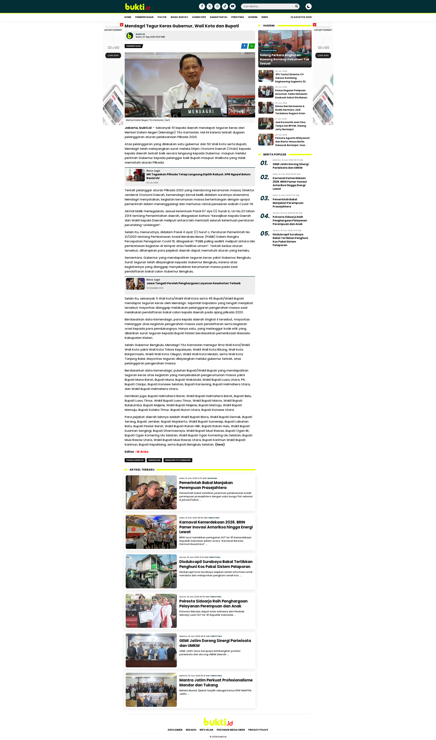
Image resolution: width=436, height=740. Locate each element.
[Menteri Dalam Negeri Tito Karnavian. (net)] (190, 84)
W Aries (142, 451)
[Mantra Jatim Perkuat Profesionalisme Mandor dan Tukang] (151, 690)
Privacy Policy (258, 729)
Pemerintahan (144, 17)
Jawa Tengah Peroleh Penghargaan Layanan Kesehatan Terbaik (193, 283)
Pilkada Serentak (135, 460)
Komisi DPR (199, 17)
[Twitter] (209, 6)
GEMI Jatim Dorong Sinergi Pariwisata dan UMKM (215, 643)
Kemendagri (154, 460)
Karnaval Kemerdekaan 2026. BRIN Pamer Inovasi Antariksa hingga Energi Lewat (216, 527)
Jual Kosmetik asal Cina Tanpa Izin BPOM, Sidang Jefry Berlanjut (290, 126)
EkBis (264, 17)
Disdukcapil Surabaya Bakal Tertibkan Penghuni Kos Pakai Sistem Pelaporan (216, 564)
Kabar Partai (218, 17)
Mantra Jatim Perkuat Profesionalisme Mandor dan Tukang (216, 683)
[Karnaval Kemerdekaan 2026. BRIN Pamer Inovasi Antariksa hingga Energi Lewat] (151, 532)
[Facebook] (201, 6)
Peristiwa (237, 17)
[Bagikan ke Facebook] (244, 46)
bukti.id (140, 34)
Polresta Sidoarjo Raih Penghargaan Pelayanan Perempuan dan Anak (213, 604)
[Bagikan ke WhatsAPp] (251, 46)
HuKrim (252, 17)
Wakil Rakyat (179, 17)
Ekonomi (212, 478)
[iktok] (224, 6)
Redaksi (191, 729)
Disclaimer (175, 729)
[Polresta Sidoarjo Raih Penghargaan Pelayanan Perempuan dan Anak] (151, 611)
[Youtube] (232, 6)
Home (127, 17)
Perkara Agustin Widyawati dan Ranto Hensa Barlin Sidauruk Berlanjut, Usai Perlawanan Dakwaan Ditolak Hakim (292, 145)
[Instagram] (216, 6)
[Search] (296, 6)
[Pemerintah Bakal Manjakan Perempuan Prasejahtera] (151, 492)
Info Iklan (206, 729)
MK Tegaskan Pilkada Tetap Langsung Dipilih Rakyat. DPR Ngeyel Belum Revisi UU (198, 176)
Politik (162, 17)
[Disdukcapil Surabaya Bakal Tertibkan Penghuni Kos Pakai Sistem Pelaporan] (151, 571)
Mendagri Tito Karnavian (178, 460)
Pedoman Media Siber (231, 729)
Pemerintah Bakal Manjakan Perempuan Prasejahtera (206, 485)
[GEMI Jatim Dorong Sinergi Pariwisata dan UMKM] (151, 650)
